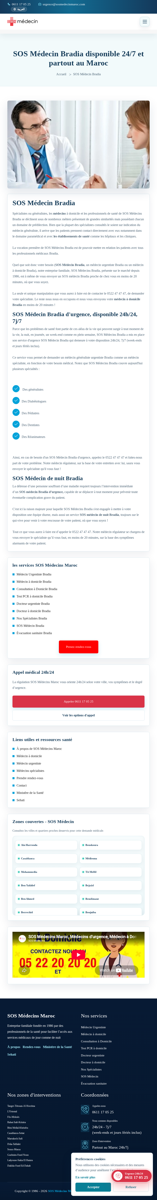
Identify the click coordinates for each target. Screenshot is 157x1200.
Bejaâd (89, 885)
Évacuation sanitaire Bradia (34, 633)
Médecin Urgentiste (93, 1027)
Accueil (61, 74)
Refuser (131, 1187)
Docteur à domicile (93, 1062)
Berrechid (27, 912)
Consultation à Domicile (96, 1041)
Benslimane (92, 898)
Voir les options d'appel (78, 715)
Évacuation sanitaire (94, 1083)
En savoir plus (85, 1177)
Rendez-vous (31, 1047)
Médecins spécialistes (30, 770)
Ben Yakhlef (28, 885)
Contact (22, 785)
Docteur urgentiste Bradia (33, 603)
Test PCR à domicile (94, 1048)
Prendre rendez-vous (30, 778)
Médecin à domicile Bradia (34, 581)
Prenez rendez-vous (78, 646)
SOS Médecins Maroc (31, 1015)
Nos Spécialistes (91, 1069)
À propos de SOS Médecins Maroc (39, 748)
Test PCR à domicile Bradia (35, 596)
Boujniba (90, 912)
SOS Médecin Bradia (30, 625)
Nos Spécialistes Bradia (32, 618)
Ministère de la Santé (30, 792)
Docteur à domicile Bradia (33, 611)
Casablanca (28, 858)
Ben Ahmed (27, 898)
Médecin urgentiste (29, 763)
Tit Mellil (90, 871)
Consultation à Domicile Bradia (37, 589)
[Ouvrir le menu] (145, 22)
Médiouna (91, 858)
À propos (13, 1047)
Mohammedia (29, 871)
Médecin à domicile (29, 756)
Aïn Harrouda (29, 845)
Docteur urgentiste (92, 1055)
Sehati (21, 800)
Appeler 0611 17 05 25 (78, 701)
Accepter (93, 1187)
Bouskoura (91, 845)
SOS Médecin (89, 1076)
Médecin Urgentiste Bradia (34, 574)
